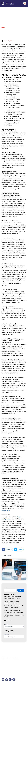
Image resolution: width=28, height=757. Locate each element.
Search (5, 588)
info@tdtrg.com (6, 510)
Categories (6, 634)
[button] (24, 3)
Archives (6, 624)
